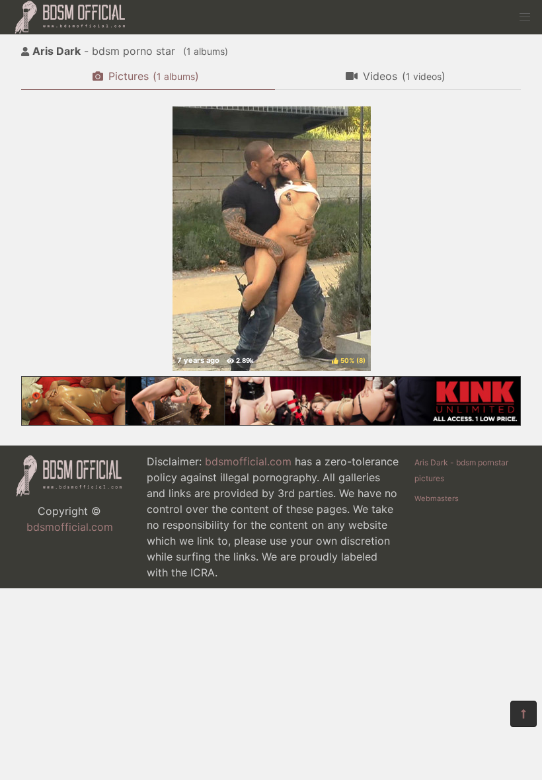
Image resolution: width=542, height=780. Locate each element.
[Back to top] (523, 714)
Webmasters (436, 498)
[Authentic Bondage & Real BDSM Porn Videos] (271, 421)
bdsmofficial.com (69, 526)
